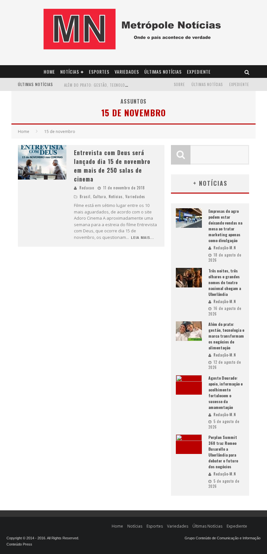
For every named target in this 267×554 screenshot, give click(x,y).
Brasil (85, 196)
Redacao (86, 187)
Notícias (69, 71)
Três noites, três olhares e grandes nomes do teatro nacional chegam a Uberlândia (224, 282)
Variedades (127, 71)
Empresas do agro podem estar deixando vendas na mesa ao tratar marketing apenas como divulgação (225, 225)
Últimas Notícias (163, 71)
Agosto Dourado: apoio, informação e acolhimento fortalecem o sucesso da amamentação (225, 392)
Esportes (99, 71)
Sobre (179, 84)
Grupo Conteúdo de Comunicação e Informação (222, 538)
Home (49, 71)
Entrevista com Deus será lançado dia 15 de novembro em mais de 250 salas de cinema (112, 165)
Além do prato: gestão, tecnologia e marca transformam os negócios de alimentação (226, 335)
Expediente (199, 71)
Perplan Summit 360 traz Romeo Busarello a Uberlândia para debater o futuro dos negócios (223, 451)
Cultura (99, 196)
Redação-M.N (225, 247)
